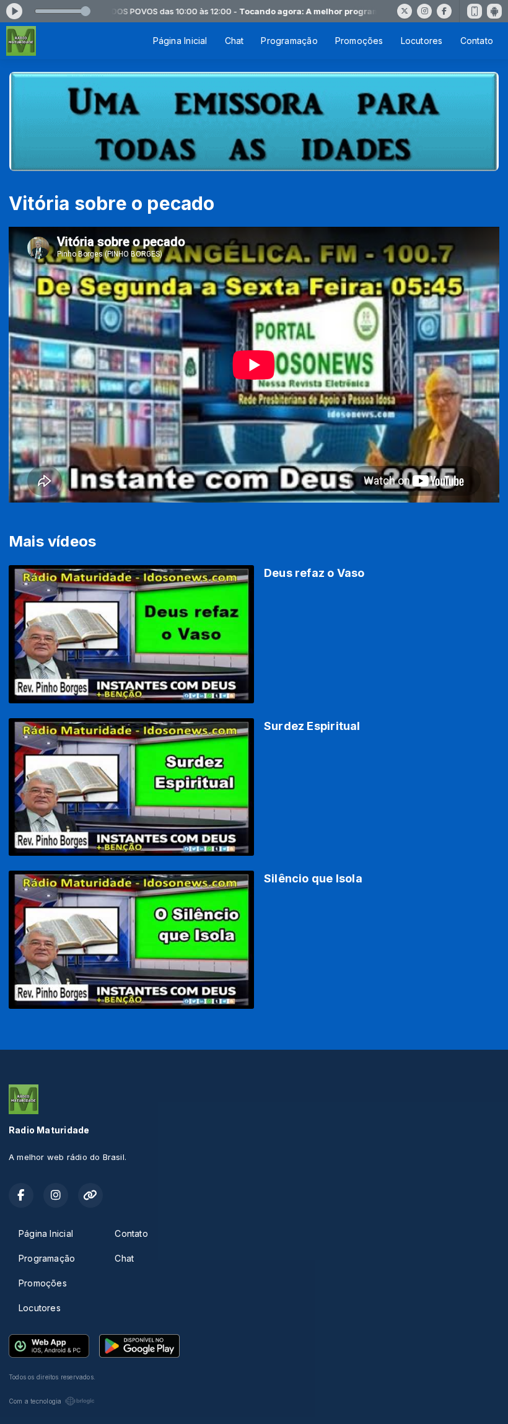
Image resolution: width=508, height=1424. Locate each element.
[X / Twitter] (404, 11)
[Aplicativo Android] (494, 11)
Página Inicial (180, 40)
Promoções (359, 40)
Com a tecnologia (35, 1401)
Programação (289, 40)
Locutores (422, 40)
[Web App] (474, 11)
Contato (476, 40)
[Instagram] (424, 11)
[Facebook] (444, 11)
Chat (234, 40)
